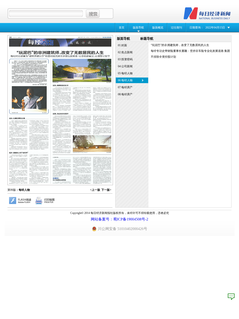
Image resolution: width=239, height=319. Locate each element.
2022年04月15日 (215, 27)
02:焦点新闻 (125, 52)
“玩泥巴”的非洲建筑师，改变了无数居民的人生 (180, 45)
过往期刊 (176, 27)
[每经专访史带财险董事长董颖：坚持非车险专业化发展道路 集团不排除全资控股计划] (82, 170)
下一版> (106, 189)
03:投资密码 (125, 59)
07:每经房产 (125, 87)
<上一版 (95, 189)
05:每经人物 (125, 73)
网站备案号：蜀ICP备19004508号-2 (119, 219)
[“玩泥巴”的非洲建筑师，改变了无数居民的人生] (60, 117)
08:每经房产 (125, 94)
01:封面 (122, 45)
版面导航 (138, 27)
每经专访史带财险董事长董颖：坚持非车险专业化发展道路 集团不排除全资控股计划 (190, 53)
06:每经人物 (125, 80)
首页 (121, 27)
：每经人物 (23, 189)
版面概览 (157, 27)
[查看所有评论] (231, 297)
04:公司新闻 (125, 66)
